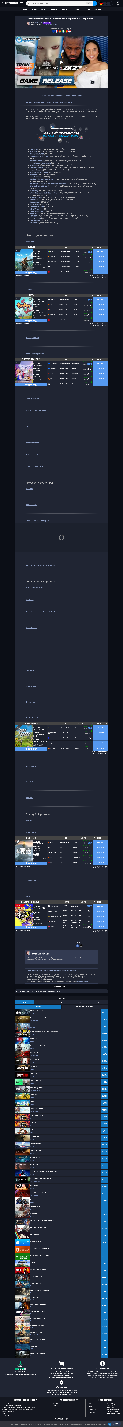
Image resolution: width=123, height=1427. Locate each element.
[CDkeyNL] (69, 30)
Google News (82, 989)
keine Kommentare (52, 24)
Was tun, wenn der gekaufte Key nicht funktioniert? (18, 1417)
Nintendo (92, 1420)
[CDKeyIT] (63, 30)
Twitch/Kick (56, 1411)
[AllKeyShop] (53, 30)
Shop (54, 1413)
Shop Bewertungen (113, 1417)
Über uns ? (5, 1411)
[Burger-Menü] (22, 3)
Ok (110, 1424)
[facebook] (77, 953)
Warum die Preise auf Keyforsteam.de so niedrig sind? (19, 1415)
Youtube (81, 1411)
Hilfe (117, 1424)
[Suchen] (95, 3)
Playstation (92, 1417)
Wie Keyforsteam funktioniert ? (12, 1413)
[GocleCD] (56, 30)
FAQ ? (4, 1421)
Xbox (90, 1414)
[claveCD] (60, 30)
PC (90, 1411)
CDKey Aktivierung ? (8, 1419)
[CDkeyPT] (66, 30)
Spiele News (47, 22)
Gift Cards (110, 1413)
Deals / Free (110, 1415)
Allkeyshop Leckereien (114, 1421)
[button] (118, 3)
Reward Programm (113, 1411)
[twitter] (81, 953)
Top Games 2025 (112, 1419)
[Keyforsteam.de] (10, 3)
